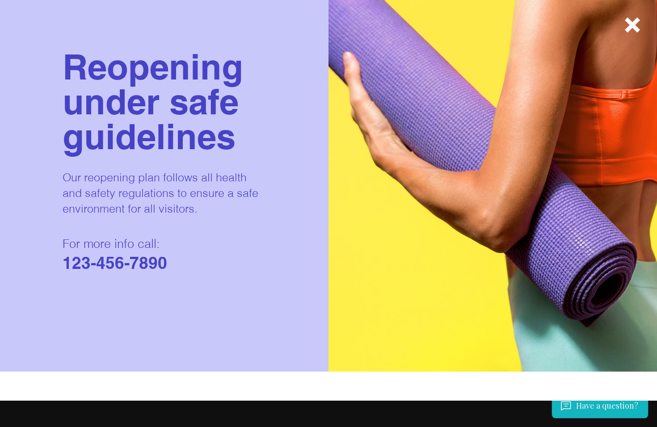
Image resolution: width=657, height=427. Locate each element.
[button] (632, 25)
